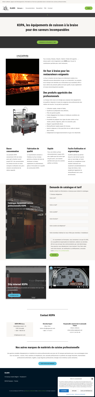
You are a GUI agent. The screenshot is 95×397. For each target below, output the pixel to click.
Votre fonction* (54, 219)
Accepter (63, 390)
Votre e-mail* (53, 205)
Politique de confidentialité (80, 394)
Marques (20, 8)
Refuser (74, 390)
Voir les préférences (86, 390)
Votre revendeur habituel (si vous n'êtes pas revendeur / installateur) (69, 232)
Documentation (30, 8)
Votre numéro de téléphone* (58, 225)
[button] (92, 379)
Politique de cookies (70, 394)
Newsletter (39, 8)
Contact (50, 8)
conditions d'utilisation (42, 390)
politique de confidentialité (61, 250)
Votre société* (54, 212)
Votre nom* (53, 198)
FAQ (45, 8)
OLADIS (12, 8)
